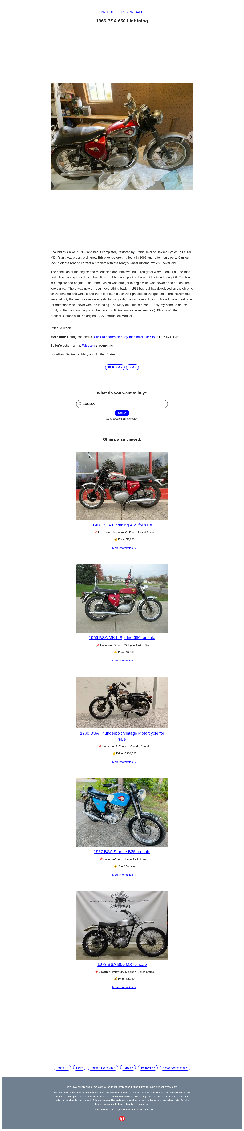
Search (122, 412)
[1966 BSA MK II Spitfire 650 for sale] (122, 631)
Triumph (61, 1067)
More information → (124, 547)
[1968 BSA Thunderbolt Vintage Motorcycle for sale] (122, 727)
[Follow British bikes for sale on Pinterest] (122, 1120)
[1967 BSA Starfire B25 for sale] (122, 845)
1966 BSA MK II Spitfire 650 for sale (122, 637)
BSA (131, 367)
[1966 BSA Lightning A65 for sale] (122, 519)
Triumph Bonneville (101, 1067)
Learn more (142, 1104)
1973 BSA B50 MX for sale (122, 964)
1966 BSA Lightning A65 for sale (122, 525)
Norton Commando (173, 1067)
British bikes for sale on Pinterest (136, 1109)
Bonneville (146, 1067)
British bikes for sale (122, 12)
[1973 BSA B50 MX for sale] (122, 958)
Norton (127, 1067)
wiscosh (88, 345)
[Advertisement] (122, 54)
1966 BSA (114, 367)
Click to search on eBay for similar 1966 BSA (126, 337)
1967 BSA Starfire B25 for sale (122, 851)
